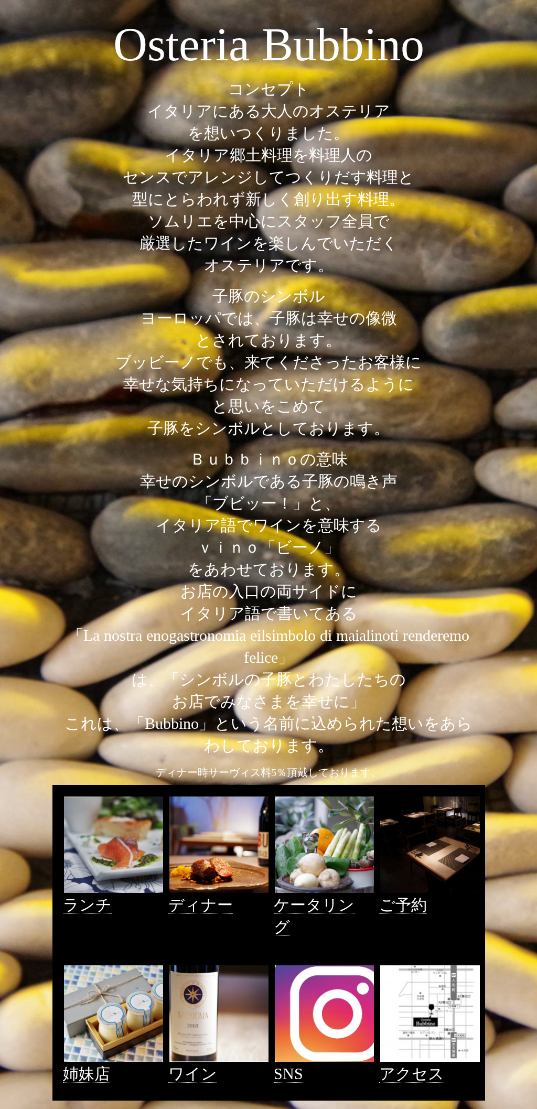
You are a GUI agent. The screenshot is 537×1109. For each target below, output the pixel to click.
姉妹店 (86, 1073)
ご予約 (403, 904)
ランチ (87, 904)
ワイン (192, 1073)
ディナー (200, 904)
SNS (288, 1073)
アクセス (411, 1073)
